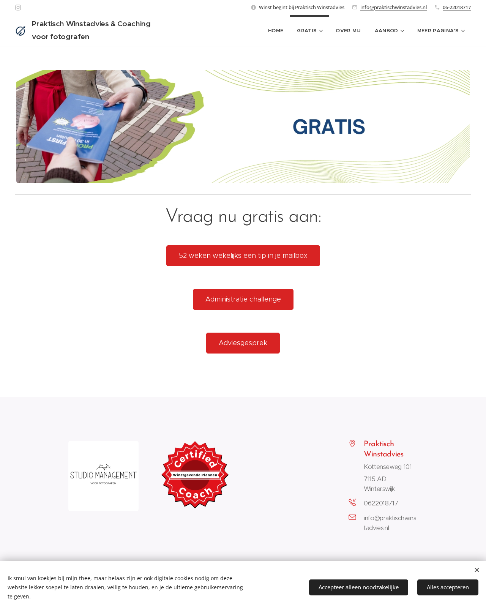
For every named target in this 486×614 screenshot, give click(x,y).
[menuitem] (275, 30)
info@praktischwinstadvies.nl (393, 7)
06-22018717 (457, 7)
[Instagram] (18, 7)
